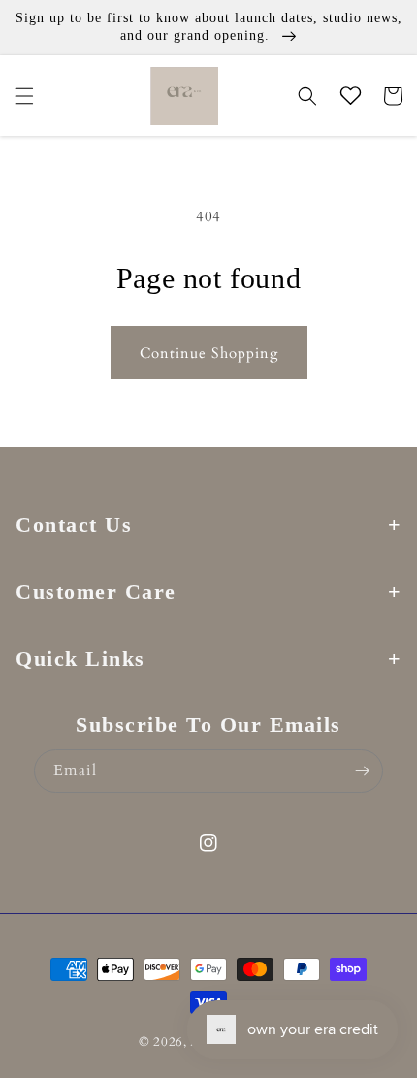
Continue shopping (209, 353)
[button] (24, 96)
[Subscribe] (361, 771)
